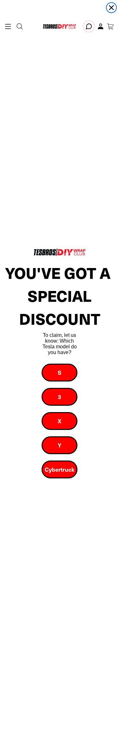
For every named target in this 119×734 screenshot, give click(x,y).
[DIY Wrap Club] (59, 26)
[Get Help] (89, 26)
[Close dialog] (111, 8)
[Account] (100, 26)
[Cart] (110, 26)
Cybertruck (60, 469)
